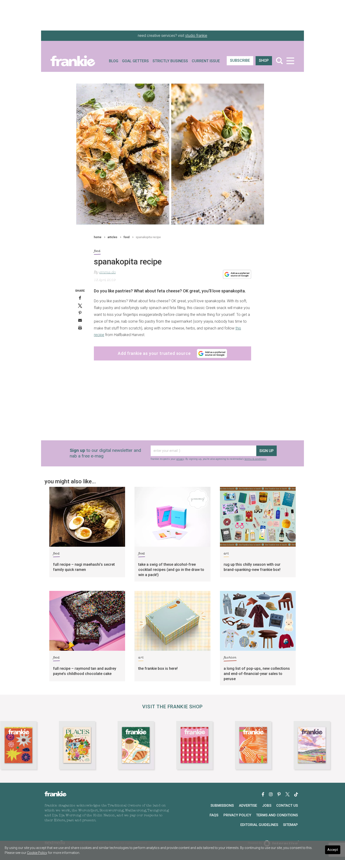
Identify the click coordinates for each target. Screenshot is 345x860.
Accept (332, 850)
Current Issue (206, 61)
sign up (266, 451)
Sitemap (290, 825)
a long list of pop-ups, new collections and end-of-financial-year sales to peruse (257, 673)
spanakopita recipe (148, 237)
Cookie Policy (37, 853)
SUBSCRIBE (240, 60)
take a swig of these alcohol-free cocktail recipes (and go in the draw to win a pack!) (171, 569)
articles (112, 237)
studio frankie (196, 35)
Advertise (248, 805)
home (97, 237)
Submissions (222, 805)
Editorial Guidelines (259, 825)
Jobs (266, 805)
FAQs (214, 815)
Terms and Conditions (277, 815)
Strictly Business (170, 61)
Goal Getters (135, 61)
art (226, 553)
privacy (180, 459)
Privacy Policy (237, 815)
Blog (113, 61)
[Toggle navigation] (290, 60)
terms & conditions (256, 459)
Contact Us (287, 805)
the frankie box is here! (158, 668)
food (126, 237)
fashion (230, 657)
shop (264, 60)
